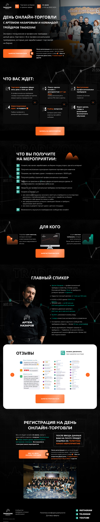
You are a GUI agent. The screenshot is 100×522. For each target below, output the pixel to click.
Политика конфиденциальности (52, 513)
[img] (17, 53)
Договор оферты (52, 515)
